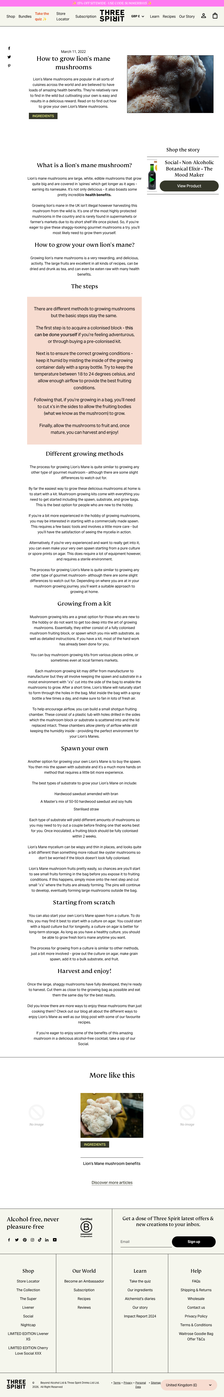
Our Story (187, 16)
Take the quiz (140, 1281)
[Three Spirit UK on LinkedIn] (47, 1240)
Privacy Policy (196, 1316)
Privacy (128, 1382)
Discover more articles (112, 1182)
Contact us (196, 1307)
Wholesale (196, 1298)
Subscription (85, 16)
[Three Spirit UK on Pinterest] (25, 1240)
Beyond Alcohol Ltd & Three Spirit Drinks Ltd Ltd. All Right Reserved (69, 1384)
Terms (117, 1382)
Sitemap (156, 1382)
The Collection (28, 1290)
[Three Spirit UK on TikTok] (40, 1240)
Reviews (84, 1307)
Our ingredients (140, 1290)
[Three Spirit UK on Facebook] (9, 1240)
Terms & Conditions (196, 1325)
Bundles (25, 16)
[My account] (203, 17)
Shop (11, 16)
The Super (28, 1298)
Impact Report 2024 (140, 1316)
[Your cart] (215, 17)
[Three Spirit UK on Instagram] (32, 1240)
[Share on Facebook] (8, 48)
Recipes (169, 16)
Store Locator (62, 16)
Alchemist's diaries (140, 1298)
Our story (140, 1307)
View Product (189, 185)
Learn (154, 16)
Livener (28, 1307)
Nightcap (28, 1325)
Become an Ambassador (84, 1281)
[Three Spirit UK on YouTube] (55, 1240)
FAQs (196, 1281)
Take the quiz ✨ (42, 16)
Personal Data (140, 1384)
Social (83, 1044)
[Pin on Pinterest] (8, 66)
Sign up (194, 1241)
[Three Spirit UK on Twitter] (17, 1240)
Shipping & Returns (196, 1290)
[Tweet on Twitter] (8, 57)
